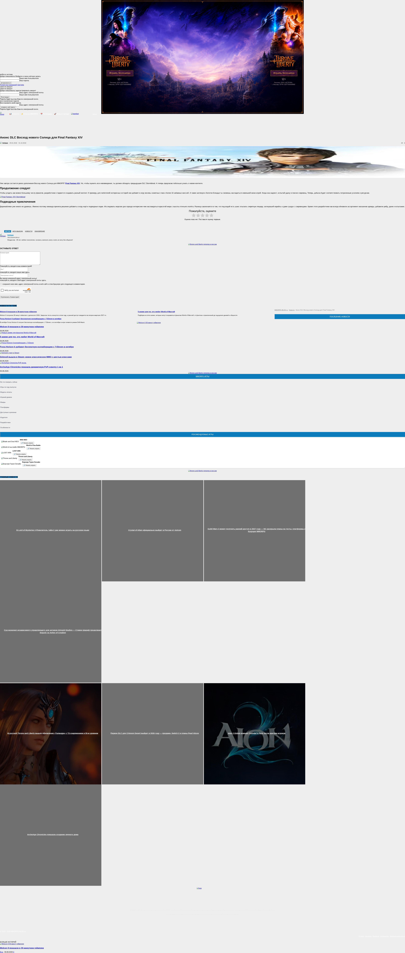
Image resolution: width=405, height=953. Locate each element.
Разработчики (5, 422)
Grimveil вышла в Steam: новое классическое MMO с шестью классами (36, 357)
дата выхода (17, 231)
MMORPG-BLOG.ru (281, 310)
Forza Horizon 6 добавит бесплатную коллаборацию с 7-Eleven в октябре (30, 319)
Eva (1, 952)
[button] (89, 114)
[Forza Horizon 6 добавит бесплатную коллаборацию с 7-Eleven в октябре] (17, 343)
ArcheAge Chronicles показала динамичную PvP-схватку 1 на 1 (31, 367)
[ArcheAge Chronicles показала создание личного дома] (50, 835)
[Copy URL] (206, 225)
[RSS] (380, 919)
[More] (213, 225)
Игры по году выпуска (8, 387)
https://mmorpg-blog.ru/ (13, 237)
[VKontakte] (395, 919)
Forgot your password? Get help (12, 85)
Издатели (3, 417)
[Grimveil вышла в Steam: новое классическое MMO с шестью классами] (9, 353)
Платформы (4, 407)
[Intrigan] (1, 143)
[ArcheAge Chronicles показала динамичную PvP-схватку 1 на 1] (13, 363)
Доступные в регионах (8, 412)
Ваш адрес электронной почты (32, 92)
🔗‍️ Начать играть (27, 443)
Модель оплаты (6, 392)
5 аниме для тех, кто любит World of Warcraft (156, 312)
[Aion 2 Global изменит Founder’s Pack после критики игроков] (254, 733)
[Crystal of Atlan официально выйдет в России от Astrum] (152, 530)
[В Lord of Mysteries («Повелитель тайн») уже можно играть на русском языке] (50, 530)
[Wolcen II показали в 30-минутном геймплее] (149, 323)
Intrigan (5, 143)
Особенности (5, 427)
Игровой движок (6, 397)
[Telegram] (198, 225)
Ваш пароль (24, 80)
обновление (40, 231)
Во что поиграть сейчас (8, 382)
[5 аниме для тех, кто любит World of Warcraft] (18, 333)
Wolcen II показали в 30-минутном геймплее (18, 312)
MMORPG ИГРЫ (202, 376)
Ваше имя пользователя (29, 78)
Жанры (2, 402)
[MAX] (402, 919)
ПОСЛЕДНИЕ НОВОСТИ (340, 317)
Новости (28, 231)
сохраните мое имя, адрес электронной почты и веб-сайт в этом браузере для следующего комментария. (44, 284)
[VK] (191, 225)
